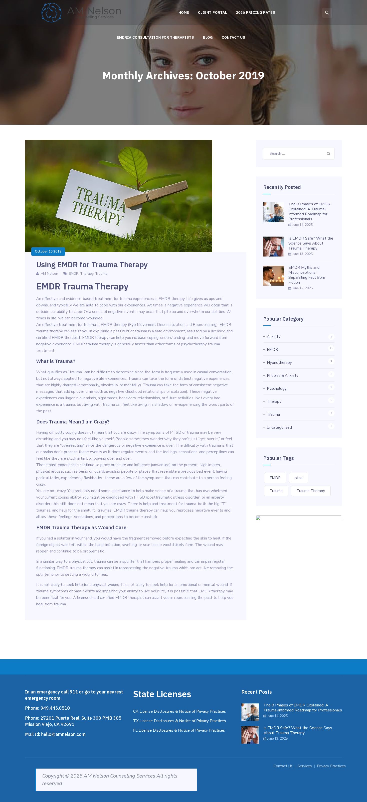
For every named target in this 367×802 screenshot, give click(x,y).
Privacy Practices (331, 766)
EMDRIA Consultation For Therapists (155, 37)
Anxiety (273, 336)
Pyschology (277, 388)
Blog (208, 37)
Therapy (86, 273)
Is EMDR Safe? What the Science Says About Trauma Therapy (310, 243)
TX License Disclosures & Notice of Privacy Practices (179, 721)
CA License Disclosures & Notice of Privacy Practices (179, 711)
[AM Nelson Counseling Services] (82, 12)
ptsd (299, 477)
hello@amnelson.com (63, 734)
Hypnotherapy (279, 362)
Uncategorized (279, 427)
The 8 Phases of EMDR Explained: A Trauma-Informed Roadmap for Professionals (309, 212)
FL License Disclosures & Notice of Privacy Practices (179, 730)
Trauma (101, 273)
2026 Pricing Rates (255, 12)
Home (184, 12)
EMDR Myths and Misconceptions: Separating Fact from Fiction (306, 275)
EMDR (73, 273)
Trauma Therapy (311, 490)
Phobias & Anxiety (282, 375)
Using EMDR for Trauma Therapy (92, 264)
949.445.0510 (55, 708)
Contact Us (233, 37)
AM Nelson (49, 273)
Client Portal (212, 12)
